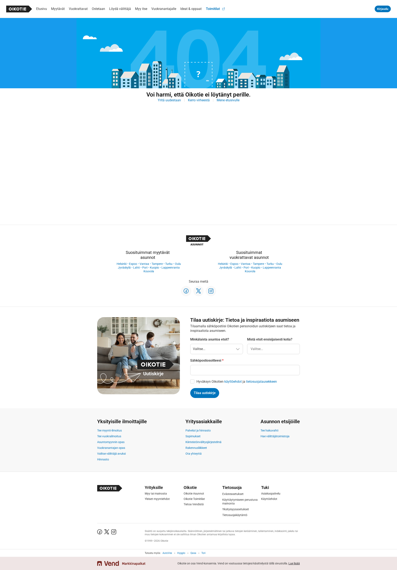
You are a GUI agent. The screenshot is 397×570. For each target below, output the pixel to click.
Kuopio (154, 267)
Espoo (133, 263)
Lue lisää (294, 563)
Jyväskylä (124, 267)
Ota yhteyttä (193, 453)
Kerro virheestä (199, 100)
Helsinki (122, 263)
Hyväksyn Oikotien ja (236, 382)
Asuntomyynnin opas (110, 442)
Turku (168, 263)
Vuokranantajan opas (111, 447)
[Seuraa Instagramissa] (211, 291)
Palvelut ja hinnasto (198, 430)
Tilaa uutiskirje (205, 393)
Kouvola (148, 271)
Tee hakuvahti (269, 430)
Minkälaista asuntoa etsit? (209, 339)
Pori (144, 267)
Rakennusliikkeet (196, 447)
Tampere (157, 263)
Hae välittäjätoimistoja (275, 436)
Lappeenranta (170, 267)
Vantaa (144, 263)
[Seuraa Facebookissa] (186, 291)
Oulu (178, 263)
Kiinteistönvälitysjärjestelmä (203, 442)
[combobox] (273, 349)
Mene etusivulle (228, 100)
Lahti (136, 267)
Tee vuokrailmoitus (109, 436)
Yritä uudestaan (169, 100)
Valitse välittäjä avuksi (111, 453)
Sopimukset (193, 436)
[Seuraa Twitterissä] (198, 291)
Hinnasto (103, 459)
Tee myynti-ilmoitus (109, 430)
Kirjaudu (382, 9)
